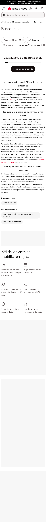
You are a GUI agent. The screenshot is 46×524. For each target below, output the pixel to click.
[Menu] (4, 7)
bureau (12, 100)
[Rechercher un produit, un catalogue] (4, 15)
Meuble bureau (27, 22)
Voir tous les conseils (12, 222)
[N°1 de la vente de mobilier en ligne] (17, 8)
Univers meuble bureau (12, 22)
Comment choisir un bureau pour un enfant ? (18, 215)
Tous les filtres (10, 40)
